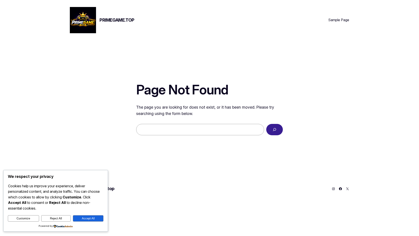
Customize (23, 218)
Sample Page (338, 20)
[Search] (274, 129)
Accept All (88, 218)
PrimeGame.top (117, 20)
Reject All (56, 218)
